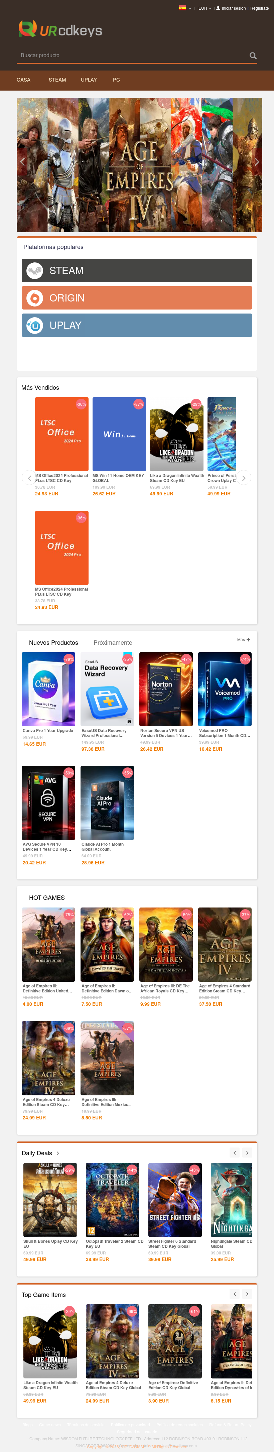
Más (241, 639)
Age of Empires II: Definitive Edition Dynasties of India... (237, 1384)
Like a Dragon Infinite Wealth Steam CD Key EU (177, 477)
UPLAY (89, 79)
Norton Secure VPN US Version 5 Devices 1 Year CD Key (164, 735)
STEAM (57, 79)
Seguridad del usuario (137, 1431)
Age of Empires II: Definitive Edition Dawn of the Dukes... (106, 991)
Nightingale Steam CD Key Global (236, 1243)
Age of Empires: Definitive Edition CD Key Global (173, 1384)
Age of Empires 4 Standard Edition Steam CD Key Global (224, 991)
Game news (50, 1424)
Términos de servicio (86, 1424)
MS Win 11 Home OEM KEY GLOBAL (118, 477)
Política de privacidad (130, 1424)
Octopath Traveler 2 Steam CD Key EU (115, 1243)
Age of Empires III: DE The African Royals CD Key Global (165, 991)
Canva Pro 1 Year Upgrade (48, 730)
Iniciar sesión (234, 8)
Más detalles (62, 465)
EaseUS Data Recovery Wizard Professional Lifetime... (104, 735)
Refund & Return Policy (230, 1424)
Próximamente (113, 641)
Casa (23, 79)
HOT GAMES (47, 896)
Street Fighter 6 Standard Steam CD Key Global (172, 1243)
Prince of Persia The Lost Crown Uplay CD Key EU (231, 477)
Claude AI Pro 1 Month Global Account (103, 846)
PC (116, 79)
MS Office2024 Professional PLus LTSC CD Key (61, 477)
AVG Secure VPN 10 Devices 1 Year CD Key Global (45, 849)
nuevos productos (53, 641)
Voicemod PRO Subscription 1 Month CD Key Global (222, 735)
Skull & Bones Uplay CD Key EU (50, 1243)
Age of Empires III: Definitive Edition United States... (45, 991)
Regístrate (259, 8)
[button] (22, 161)
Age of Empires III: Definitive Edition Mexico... (106, 1101)
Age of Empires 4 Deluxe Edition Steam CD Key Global (46, 1104)
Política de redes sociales (179, 1424)
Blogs (27, 1424)
